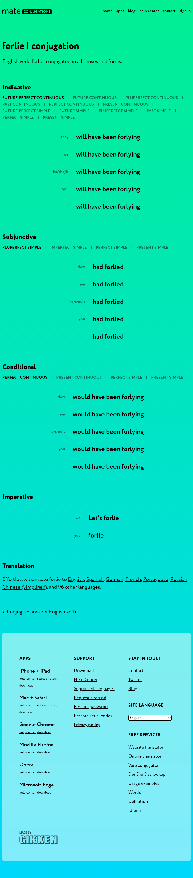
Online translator (144, 756)
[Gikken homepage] (38, 837)
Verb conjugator (143, 765)
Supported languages (94, 688)
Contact (169, 10)
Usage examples (143, 783)
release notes (46, 679)
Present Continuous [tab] (125, 104)
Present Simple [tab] (59, 117)
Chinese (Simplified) (24, 587)
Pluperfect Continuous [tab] (151, 97)
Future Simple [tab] (74, 110)
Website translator (146, 747)
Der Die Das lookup (147, 774)
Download (26, 685)
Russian (178, 579)
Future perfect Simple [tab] (26, 110)
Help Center (149, 10)
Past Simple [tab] (159, 110)
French (133, 579)
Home (108, 10)
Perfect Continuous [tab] (71, 104)
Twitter (135, 680)
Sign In (185, 10)
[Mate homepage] (27, 11)
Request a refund (90, 698)
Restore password (91, 707)
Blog (132, 10)
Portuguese (155, 579)
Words (134, 792)
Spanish (95, 579)
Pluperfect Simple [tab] (118, 110)
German (114, 579)
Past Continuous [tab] (21, 104)
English (76, 579)
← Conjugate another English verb (39, 611)
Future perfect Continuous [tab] (33, 97)
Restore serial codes (93, 716)
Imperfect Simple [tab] (68, 247)
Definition (138, 801)
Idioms (134, 810)
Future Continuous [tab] (95, 97)
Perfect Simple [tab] (18, 117)
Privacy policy (87, 725)
